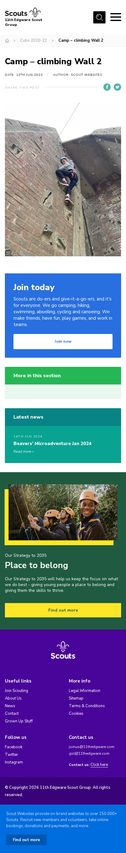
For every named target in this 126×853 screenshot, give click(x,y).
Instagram (14, 762)
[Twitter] (117, 87)
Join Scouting (16, 690)
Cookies (76, 713)
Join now (63, 341)
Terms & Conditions (87, 706)
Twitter (11, 754)
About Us (13, 698)
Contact (12, 713)
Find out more (63, 610)
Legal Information (84, 690)
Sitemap (76, 698)
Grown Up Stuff (19, 721)
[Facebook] (107, 87)
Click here (99, 764)
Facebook (13, 747)
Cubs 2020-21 (33, 40)
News (10, 706)
